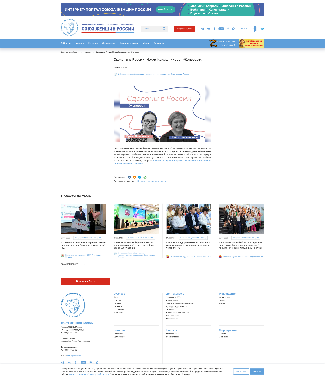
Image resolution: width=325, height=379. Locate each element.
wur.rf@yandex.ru (74, 355)
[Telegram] (202, 28)
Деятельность (175, 294)
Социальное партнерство (177, 312)
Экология (170, 309)
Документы (118, 312)
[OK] (214, 28)
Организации (119, 337)
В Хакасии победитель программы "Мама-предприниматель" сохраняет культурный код (83, 245)
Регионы (93, 43)
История (117, 300)
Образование (172, 319)
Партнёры (118, 306)
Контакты (159, 43)
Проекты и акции (129, 43)
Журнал (222, 303)
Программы (119, 309)
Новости (79, 43)
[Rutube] (228, 28)
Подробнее (241, 371)
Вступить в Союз (184, 28)
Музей (146, 43)
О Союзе (66, 43)
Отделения (118, 334)
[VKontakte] (208, 28)
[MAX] (233, 28)
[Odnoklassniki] (134, 177)
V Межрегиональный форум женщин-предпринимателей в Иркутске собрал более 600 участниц (134, 245)
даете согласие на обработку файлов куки (89, 374)
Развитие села (172, 315)
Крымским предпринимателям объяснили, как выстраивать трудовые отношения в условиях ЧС (188, 245)
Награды (117, 303)
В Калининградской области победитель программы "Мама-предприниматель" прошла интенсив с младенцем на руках (240, 245)
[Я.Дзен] (221, 28)
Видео (221, 300)
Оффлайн (223, 337)
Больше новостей (70, 264)
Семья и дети (172, 300)
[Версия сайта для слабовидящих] (262, 29)
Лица (116, 297)
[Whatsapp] (145, 177)
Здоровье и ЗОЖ (173, 297)
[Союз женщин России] (73, 305)
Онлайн (222, 334)
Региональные (172, 337)
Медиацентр (108, 43)
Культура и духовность (176, 306)
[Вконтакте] (129, 177)
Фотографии (224, 297)
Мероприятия (228, 330)
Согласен (257, 371)
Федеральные (172, 334)
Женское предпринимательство (152, 181)
